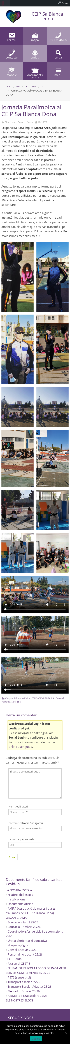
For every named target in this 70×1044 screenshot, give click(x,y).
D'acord (36, 1038)
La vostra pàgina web (21, 839)
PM (18, 86)
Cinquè (9, 698)
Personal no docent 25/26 (25, 954)
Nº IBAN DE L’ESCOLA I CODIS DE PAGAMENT (37, 968)
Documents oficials (21, 904)
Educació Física (22, 698)
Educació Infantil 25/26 (23, 922)
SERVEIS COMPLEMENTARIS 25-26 (28, 973)
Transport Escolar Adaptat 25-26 (29, 987)
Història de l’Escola (20, 895)
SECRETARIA (14, 959)
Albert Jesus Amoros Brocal (19, 122)
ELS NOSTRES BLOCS (19, 1000)
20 (42, 86)
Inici (8, 86)
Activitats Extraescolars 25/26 (27, 996)
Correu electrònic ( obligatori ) (26, 823)
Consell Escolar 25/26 (22, 950)
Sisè (13, 701)
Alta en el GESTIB (19, 964)
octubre (30, 86)
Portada (5, 701)
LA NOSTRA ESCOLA (19, 890)
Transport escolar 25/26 (24, 982)
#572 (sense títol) (19, 977)
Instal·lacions (16, 899)
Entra (65, 3)
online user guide (20, 747)
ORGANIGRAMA (16, 918)
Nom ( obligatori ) (18, 806)
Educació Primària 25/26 (24, 927)
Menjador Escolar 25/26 (24, 991)
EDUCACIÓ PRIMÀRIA (42, 698)
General (59, 698)
